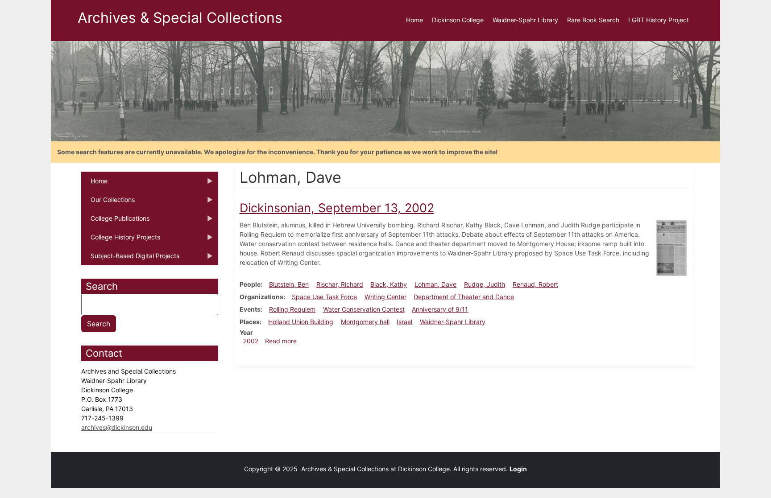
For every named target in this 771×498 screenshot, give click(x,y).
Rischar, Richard (339, 284)
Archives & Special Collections (180, 17)
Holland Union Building (300, 321)
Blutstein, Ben (289, 284)
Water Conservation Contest (364, 309)
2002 (250, 341)
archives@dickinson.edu (116, 427)
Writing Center (385, 296)
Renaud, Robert (535, 284)
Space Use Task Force (324, 296)
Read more (281, 341)
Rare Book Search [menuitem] (593, 20)
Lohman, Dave (435, 284)
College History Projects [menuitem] (120, 240)
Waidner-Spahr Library (452, 321)
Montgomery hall (365, 321)
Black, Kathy (388, 284)
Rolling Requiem (292, 309)
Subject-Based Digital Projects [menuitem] (130, 258)
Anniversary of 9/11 (440, 309)
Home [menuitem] (414, 20)
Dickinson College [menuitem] (458, 20)
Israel (404, 321)
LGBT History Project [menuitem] (658, 20)
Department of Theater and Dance (464, 296)
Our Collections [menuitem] (108, 202)
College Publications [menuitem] (115, 221)
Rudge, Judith (484, 284)
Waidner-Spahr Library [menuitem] (525, 20)
